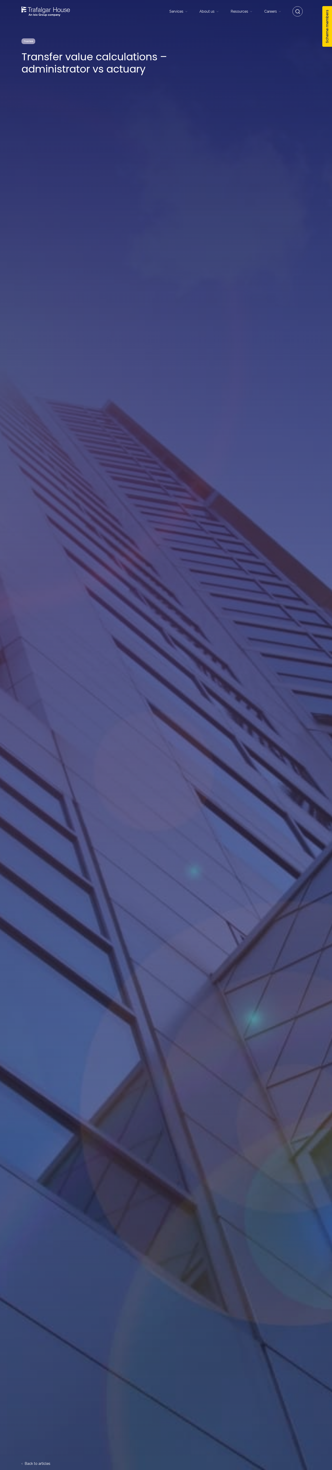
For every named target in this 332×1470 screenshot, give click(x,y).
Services (176, 11)
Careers (270, 11)
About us (207, 11)
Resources (239, 11)
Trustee (28, 41)
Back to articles (37, 1463)
